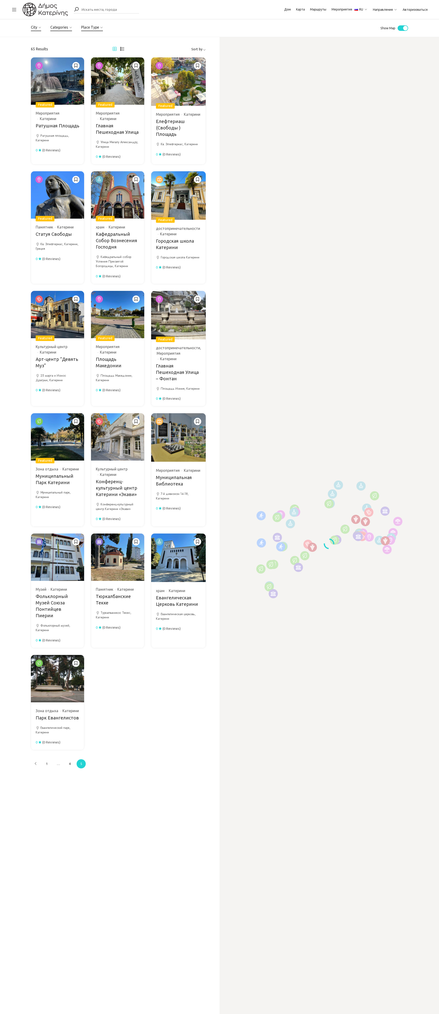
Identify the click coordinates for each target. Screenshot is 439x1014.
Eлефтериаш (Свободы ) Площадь (170, 128)
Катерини (48, 119)
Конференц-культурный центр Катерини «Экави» (116, 488)
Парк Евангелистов (57, 717)
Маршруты (318, 9)
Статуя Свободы (54, 234)
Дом (287, 9)
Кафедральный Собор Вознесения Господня (116, 240)
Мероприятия (342, 9)
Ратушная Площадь (57, 125)
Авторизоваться (415, 9)
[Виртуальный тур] (45, 9)
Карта (300, 9)
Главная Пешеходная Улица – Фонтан (177, 372)
